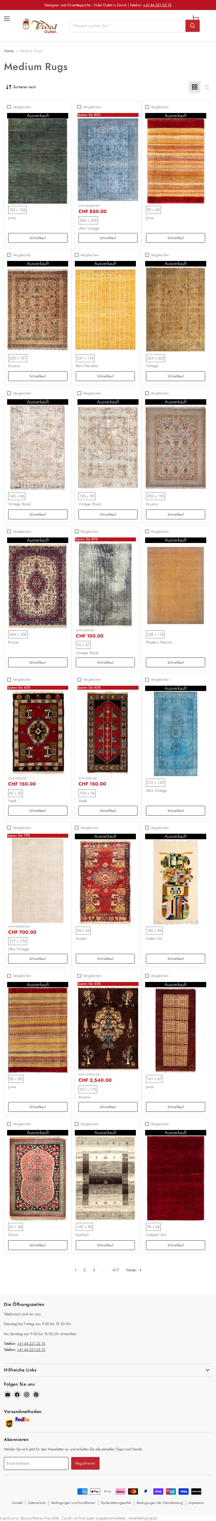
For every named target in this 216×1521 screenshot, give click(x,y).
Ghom (13, 1235)
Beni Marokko (87, 366)
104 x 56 (87, 793)
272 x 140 (155, 783)
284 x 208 (88, 220)
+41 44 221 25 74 (31, 1343)
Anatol (81, 938)
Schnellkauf (38, 237)
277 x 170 (17, 941)
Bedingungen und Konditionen (73, 1502)
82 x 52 (15, 793)
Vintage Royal (19, 504)
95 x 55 (83, 931)
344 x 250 (18, 634)
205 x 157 (17, 358)
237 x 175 (88, 1089)
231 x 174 (85, 358)
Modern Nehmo (159, 642)
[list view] (206, 87)
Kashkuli (82, 1235)
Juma (12, 218)
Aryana (14, 366)
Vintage (152, 366)
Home (9, 51)
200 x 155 (155, 496)
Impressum (196, 1502)
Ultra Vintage (88, 228)
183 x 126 (17, 210)
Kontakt (17, 1502)
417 (115, 1270)
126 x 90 (87, 496)
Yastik (12, 801)
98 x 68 (153, 1227)
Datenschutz (37, 1502)
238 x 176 (155, 634)
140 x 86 (16, 496)
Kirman (13, 642)
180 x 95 (154, 931)
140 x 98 (84, 1227)
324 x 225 (155, 358)
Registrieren (85, 1463)
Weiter (132, 1270)
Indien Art (154, 938)
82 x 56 (15, 1227)
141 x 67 (154, 1079)
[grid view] (194, 87)
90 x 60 (15, 1079)
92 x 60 (153, 210)
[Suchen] (192, 26)
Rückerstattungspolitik (116, 1502)
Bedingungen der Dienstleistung (160, 1502)
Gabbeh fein (156, 1235)
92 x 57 (83, 645)
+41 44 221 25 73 (157, 5)
